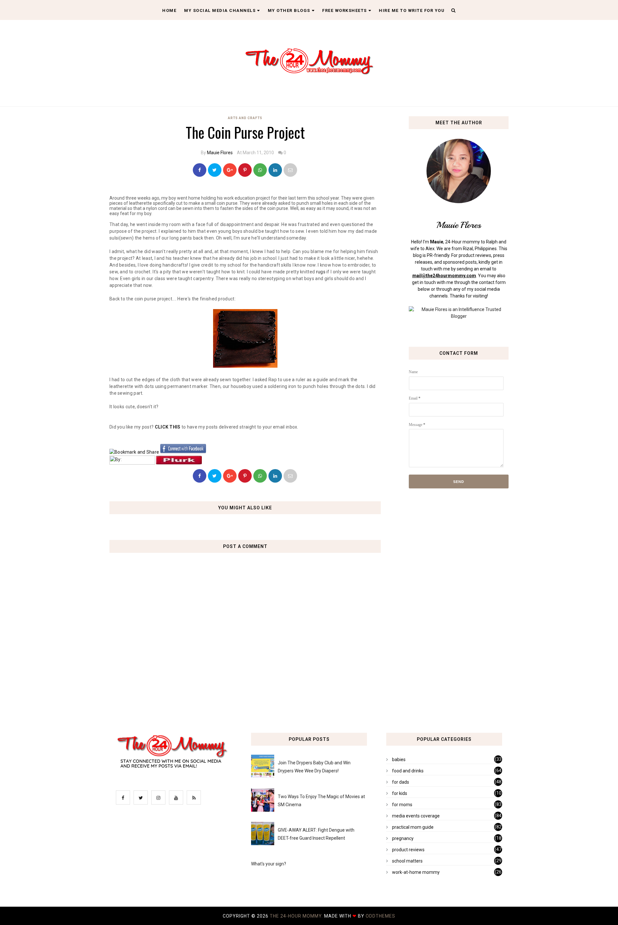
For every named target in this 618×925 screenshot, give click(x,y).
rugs (320, 271)
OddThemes (380, 916)
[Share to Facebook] (199, 170)
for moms (402, 804)
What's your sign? (268, 863)
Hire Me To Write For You (412, 10)
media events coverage (416, 815)
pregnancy (403, 838)
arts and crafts (245, 118)
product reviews (408, 849)
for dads (400, 782)
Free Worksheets (344, 10)
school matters (407, 861)
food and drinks (408, 770)
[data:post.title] (134, 452)
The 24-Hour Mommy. (297, 916)
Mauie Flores (220, 152)
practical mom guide (413, 827)
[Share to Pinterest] (290, 170)
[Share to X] (214, 170)
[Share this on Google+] (230, 170)
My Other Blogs (289, 10)
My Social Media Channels (220, 10)
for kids (399, 793)
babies (399, 759)
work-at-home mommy (416, 872)
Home (169, 10)
